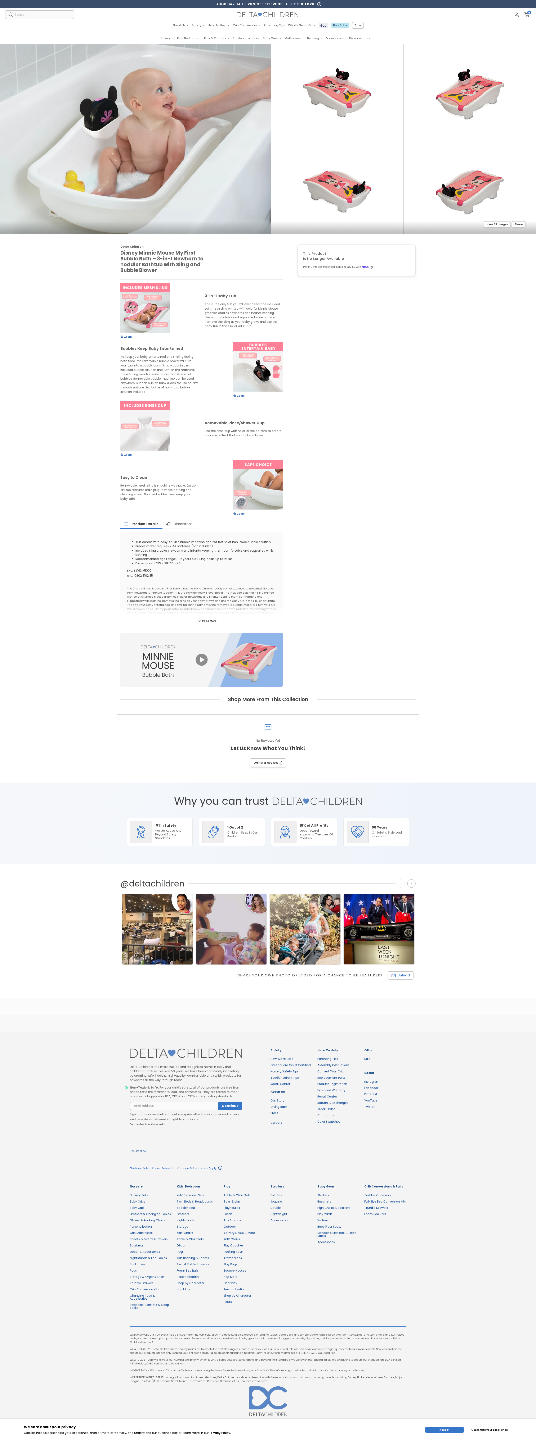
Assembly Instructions (333, 1065)
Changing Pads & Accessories (142, 1297)
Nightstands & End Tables (148, 1258)
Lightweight (279, 1214)
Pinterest (370, 1094)
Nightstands (185, 1220)
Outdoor (230, 1227)
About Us (178, 25)
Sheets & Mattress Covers (149, 1239)
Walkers (323, 1220)
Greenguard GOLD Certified (291, 1065)
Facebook (371, 1088)
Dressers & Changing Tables (150, 1214)
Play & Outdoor (215, 38)
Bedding (313, 38)
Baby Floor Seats (329, 1227)
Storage (182, 1227)
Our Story (277, 1100)
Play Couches (234, 1245)
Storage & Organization (147, 1277)
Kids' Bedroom (187, 38)
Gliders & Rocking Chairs (147, 1220)
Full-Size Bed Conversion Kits (385, 1201)
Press (274, 1113)
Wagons (254, 38)
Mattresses (293, 38)
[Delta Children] (186, 1053)
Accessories (334, 38)
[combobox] (39, 14)
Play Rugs (230, 1264)
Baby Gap (137, 1208)
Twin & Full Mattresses (193, 1264)
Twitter (369, 1107)
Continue (230, 1105)
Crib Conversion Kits (144, 1289)
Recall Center (280, 1084)
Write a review (266, 762)
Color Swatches (328, 1121)
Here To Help (217, 25)
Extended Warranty (331, 1090)
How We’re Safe (282, 1059)
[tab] (141, 524)
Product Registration (332, 1084)
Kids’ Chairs (185, 1233)
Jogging (276, 1201)
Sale (358, 25)
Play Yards (324, 1214)
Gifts (311, 25)
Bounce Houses (235, 1270)
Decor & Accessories (145, 1252)
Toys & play (232, 1201)
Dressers (183, 1214)
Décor (181, 1245)
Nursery (165, 38)
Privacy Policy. (220, 1433)
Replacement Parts (331, 1078)
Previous (401, 883)
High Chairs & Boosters (333, 1208)
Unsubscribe (138, 1151)
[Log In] (517, 14)
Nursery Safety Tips (285, 1071)
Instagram (371, 1082)
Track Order (326, 1109)
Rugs (133, 1270)
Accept (444, 1430)
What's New (296, 25)
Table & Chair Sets (190, 1239)
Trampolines (233, 1258)
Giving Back (279, 1107)
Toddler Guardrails (377, 1195)
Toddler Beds (186, 1208)
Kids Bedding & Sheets (193, 1258)
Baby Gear (270, 38)
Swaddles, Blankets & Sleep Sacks (149, 1306)
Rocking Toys (233, 1252)
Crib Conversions (245, 25)
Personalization (360, 38)
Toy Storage (232, 1220)
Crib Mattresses (141, 1233)
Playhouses (232, 1208)
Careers (276, 1123)
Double (276, 1208)
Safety (196, 25)
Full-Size (276, 1195)
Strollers (238, 38)
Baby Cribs (137, 1201)
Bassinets (136, 1245)
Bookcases (137, 1264)
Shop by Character (190, 1283)
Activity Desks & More (239, 1233)
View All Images (497, 224)
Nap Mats (183, 1289)
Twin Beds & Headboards (195, 1201)
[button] (201, 660)
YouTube (371, 1100)
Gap (323, 25)
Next (412, 883)
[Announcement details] (220, 1168)
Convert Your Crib (330, 1071)
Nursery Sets (139, 1195)
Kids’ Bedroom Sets (190, 1195)
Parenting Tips (274, 25)
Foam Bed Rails (187, 1270)
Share (519, 224)
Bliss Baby (340, 25)
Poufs (228, 1302)
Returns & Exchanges (332, 1103)
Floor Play (230, 1283)
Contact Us (325, 1115)
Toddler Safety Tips (285, 1078)
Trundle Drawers (141, 1283)
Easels (228, 1214)
